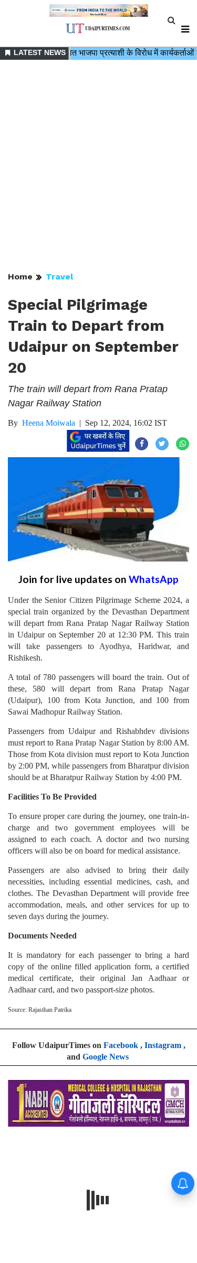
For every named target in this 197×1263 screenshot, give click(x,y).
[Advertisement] (98, 166)
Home (20, 277)
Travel (59, 277)
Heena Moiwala (48, 422)
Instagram (162, 1045)
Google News (105, 1056)
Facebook (120, 1045)
